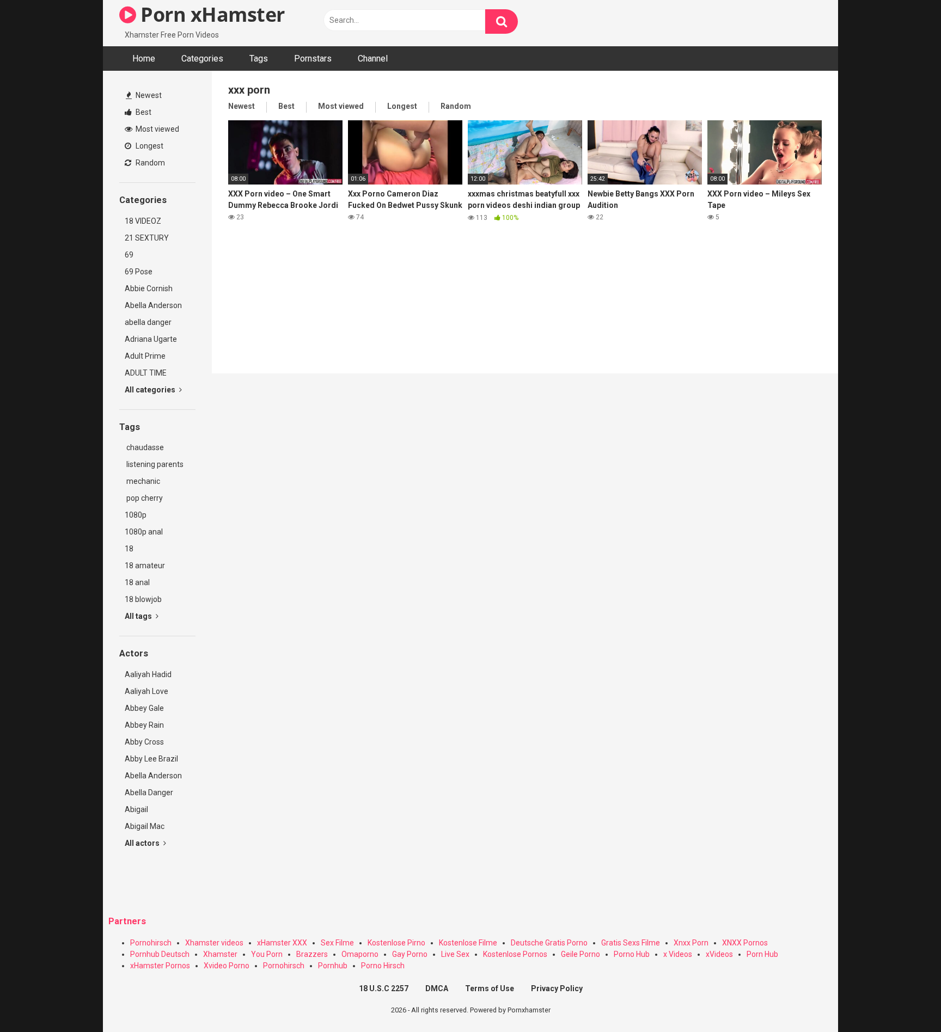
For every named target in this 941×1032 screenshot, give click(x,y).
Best (142, 112)
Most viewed (156, 129)
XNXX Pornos (745, 942)
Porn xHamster (210, 14)
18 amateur (145, 565)
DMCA (436, 988)
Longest (148, 146)
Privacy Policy (557, 988)
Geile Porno (580, 954)
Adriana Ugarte (151, 339)
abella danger (148, 322)
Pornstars (313, 58)
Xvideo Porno (226, 965)
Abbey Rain (144, 725)
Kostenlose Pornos (515, 954)
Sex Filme (337, 942)
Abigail (136, 809)
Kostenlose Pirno (396, 942)
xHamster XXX (282, 942)
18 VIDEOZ (143, 221)
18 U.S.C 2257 (383, 988)
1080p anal (144, 531)
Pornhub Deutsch (160, 954)
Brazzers (312, 954)
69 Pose (138, 271)
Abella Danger (149, 792)
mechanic (142, 481)
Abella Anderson (153, 305)
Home (143, 58)
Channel (373, 58)
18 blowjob (143, 599)
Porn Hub (762, 954)
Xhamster (220, 954)
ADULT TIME (146, 372)
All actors (143, 843)
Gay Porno (409, 954)
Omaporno (359, 954)
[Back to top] (904, 999)
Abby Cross (144, 742)
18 (129, 548)
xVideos (719, 954)
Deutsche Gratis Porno (549, 942)
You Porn (267, 954)
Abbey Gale (144, 708)
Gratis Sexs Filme (630, 942)
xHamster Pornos (160, 965)
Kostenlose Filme (468, 942)
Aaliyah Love (146, 691)
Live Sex (455, 954)
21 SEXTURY (147, 238)
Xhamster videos (214, 942)
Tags (258, 58)
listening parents (154, 464)
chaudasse (144, 447)
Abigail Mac (144, 826)
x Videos (677, 954)
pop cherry (144, 498)
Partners (127, 921)
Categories (202, 58)
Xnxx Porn (691, 942)
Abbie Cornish (149, 288)
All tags (139, 616)
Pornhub (332, 965)
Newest (148, 95)
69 (129, 254)
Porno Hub (632, 954)
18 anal (137, 582)
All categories (151, 389)
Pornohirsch (151, 942)
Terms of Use (489, 988)
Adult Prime (145, 356)
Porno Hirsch (383, 965)
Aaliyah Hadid (148, 674)
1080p (135, 515)
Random (149, 162)
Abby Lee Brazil (151, 758)
